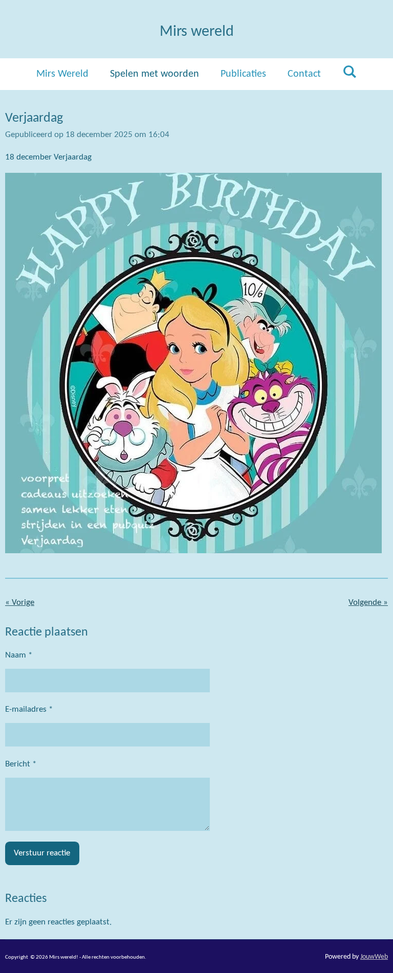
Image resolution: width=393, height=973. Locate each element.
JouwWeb (374, 957)
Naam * (18, 655)
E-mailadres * (29, 709)
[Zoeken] (349, 72)
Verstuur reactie (42, 853)
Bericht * (20, 764)
